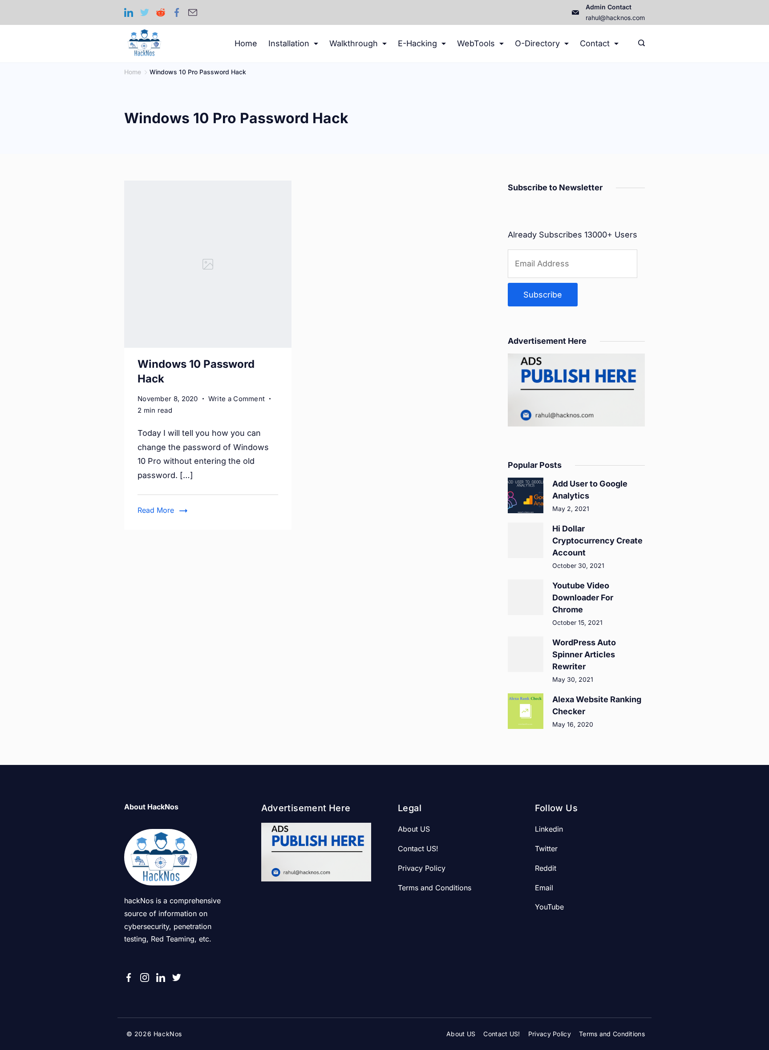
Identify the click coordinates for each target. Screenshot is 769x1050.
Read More (156, 510)
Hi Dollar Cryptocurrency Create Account (597, 540)
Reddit (545, 868)
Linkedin (549, 829)
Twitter (546, 848)
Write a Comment (236, 399)
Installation (288, 43)
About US (414, 829)
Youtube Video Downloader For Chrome (582, 597)
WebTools (476, 43)
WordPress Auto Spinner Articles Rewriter (584, 654)
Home (246, 43)
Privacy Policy (421, 868)
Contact (595, 43)
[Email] (192, 12)
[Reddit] (160, 12)
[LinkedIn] (128, 12)
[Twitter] (144, 12)
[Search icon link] (639, 43)
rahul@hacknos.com (615, 17)
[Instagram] (144, 977)
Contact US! (418, 848)
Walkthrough (353, 43)
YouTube (549, 906)
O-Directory (537, 43)
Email (544, 887)
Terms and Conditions (434, 887)
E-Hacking (417, 43)
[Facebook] (176, 12)
